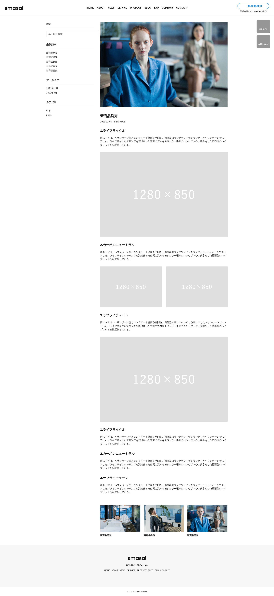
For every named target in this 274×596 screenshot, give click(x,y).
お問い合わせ (263, 44)
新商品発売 (105, 535)
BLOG (147, 7)
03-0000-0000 (254, 6)
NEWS (111, 7)
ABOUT (101, 7)
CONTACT (181, 7)
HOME (90, 7)
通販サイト (263, 29)
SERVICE (122, 7)
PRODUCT (135, 7)
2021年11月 (52, 88)
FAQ (156, 7)
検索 (48, 24)
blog (116, 121)
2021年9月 (51, 92)
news (122, 121)
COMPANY (167, 7)
